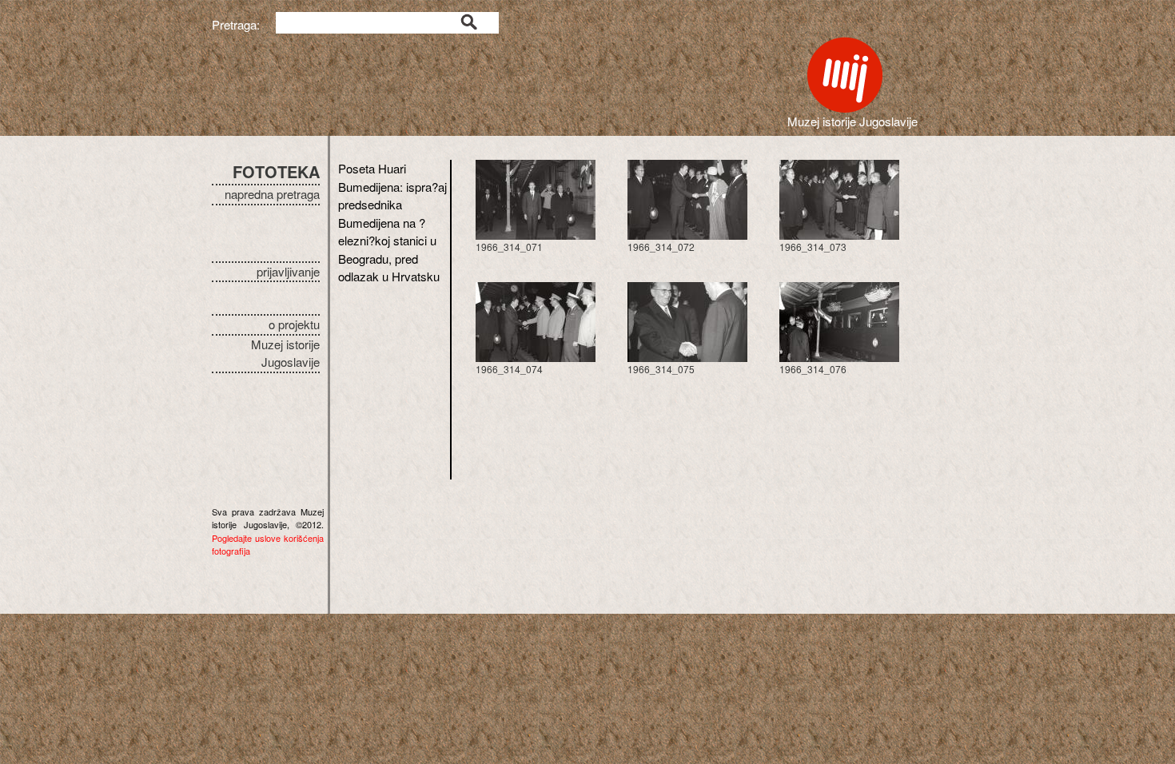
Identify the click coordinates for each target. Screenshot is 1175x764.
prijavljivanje (288, 271)
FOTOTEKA (276, 171)
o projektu (294, 324)
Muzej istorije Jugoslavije (285, 353)
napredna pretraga (272, 193)
